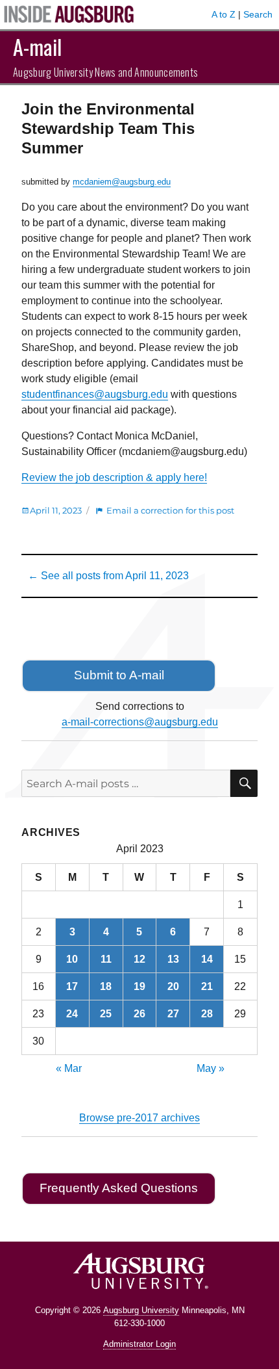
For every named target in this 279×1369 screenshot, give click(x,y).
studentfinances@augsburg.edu (94, 394)
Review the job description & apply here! (114, 477)
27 (173, 1013)
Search (258, 14)
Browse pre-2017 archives (139, 1117)
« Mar (69, 1068)
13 (173, 959)
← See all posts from (108, 575)
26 (139, 1013)
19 (139, 986)
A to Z (224, 14)
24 (72, 1013)
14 (207, 959)
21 (207, 986)
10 (72, 959)
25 (106, 1013)
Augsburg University (141, 1310)
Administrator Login (139, 1344)
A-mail (37, 46)
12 (139, 959)
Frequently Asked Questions (119, 1188)
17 (72, 986)
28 (207, 1013)
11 (106, 959)
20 (173, 986)
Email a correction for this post (170, 510)
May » (210, 1068)
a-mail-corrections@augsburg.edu (140, 721)
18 (106, 986)
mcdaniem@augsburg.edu (122, 182)
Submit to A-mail (119, 675)
